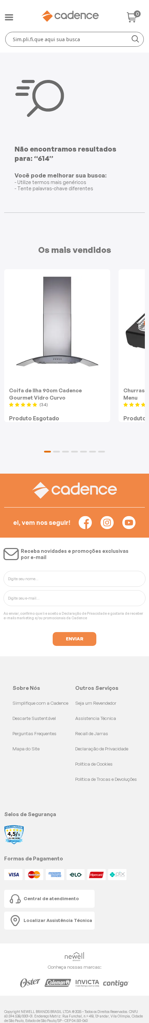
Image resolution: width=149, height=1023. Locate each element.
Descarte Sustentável (34, 718)
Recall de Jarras (91, 733)
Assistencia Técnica (95, 718)
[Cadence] (70, 16)
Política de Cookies (94, 764)
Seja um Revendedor (95, 703)
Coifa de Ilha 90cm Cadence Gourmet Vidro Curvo (45, 394)
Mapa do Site (26, 748)
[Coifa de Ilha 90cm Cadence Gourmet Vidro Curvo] (57, 322)
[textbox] (74, 39)
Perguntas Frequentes (34, 733)
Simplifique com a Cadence (40, 703)
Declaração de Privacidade (84, 613)
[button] (47, 452)
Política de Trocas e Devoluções (106, 779)
